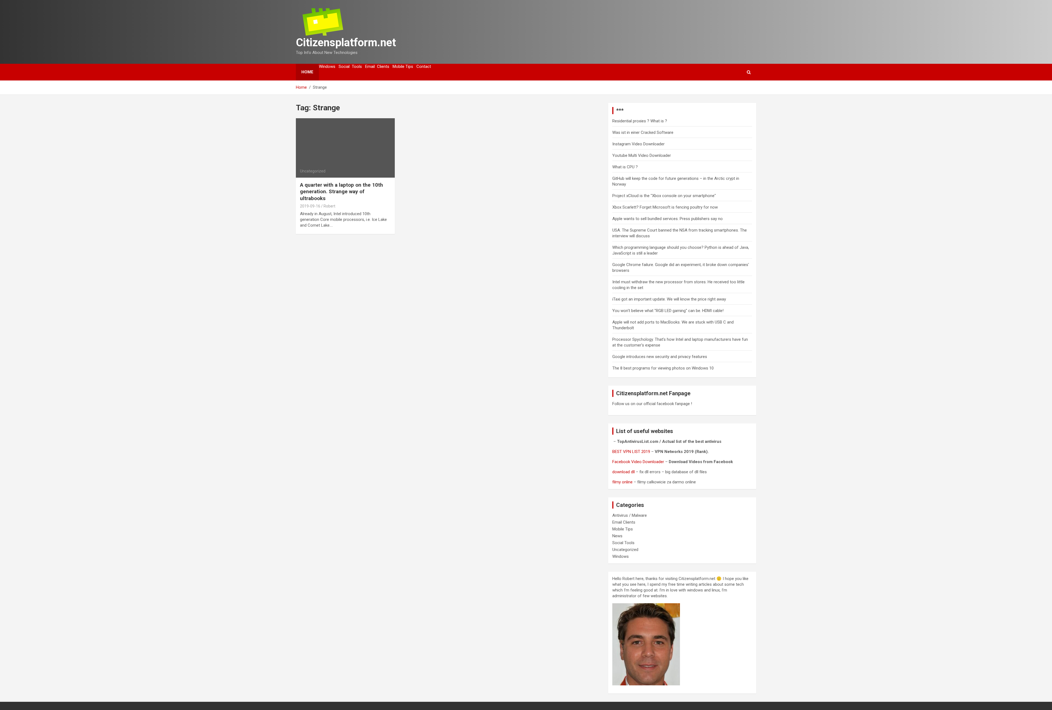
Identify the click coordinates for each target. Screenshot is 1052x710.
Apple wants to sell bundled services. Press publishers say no (667, 218)
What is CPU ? (625, 166)
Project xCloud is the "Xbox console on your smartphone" (664, 195)
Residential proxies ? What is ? (639, 121)
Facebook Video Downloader (638, 461)
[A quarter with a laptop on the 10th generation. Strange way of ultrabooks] (345, 148)
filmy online (622, 482)
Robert (329, 206)
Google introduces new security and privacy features (659, 356)
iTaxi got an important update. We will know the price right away (669, 299)
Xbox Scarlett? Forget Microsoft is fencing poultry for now (665, 207)
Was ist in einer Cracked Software (642, 132)
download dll (623, 471)
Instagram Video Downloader (638, 144)
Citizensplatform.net (346, 42)
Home (307, 72)
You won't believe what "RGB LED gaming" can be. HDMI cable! (668, 310)
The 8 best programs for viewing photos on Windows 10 (663, 368)
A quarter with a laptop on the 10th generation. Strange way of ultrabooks (341, 191)
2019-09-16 (310, 206)
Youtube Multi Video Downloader (641, 155)
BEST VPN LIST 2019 (631, 451)
